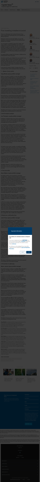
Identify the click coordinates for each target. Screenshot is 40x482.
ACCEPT (29, 252)
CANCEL (22, 252)
